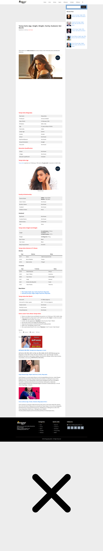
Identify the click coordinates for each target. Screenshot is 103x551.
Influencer (66, 2)
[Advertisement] (40, 13)
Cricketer (72, 2)
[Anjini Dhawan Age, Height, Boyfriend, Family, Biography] (29, 371)
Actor (50, 2)
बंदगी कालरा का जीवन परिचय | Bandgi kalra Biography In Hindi (32, 350)
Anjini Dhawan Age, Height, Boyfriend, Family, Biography (33, 374)
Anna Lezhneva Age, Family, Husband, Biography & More (33, 401)
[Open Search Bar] (82, 2)
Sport (41, 428)
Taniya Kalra (21, 163)
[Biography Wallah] (22, 2)
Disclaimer (56, 428)
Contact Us (56, 426)
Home (45, 2)
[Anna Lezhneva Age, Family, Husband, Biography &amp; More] (29, 399)
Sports (60, 2)
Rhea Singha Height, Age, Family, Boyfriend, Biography (35, 292)
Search (83, 7)
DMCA (55, 432)
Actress (54, 2)
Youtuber (42, 430)
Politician (78, 2)
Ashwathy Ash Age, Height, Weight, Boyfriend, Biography (36, 293)
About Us (56, 424)
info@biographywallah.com (76, 424)
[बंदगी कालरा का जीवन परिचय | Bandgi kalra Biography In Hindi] (31, 347)
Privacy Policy (57, 430)
